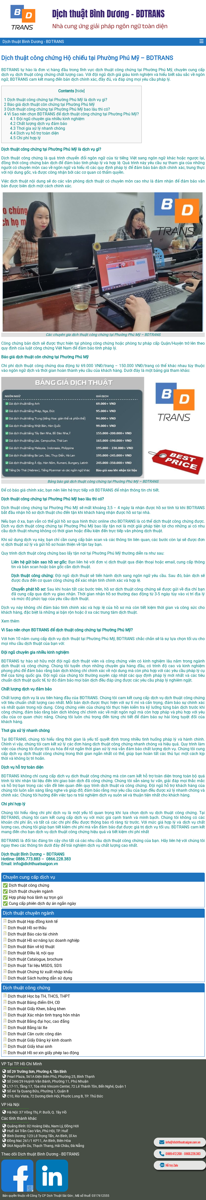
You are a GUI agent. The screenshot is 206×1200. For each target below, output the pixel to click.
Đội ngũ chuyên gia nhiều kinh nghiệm (47, 118)
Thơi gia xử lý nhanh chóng (37, 128)
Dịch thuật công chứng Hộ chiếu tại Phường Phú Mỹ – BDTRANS (87, 57)
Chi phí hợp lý (25, 138)
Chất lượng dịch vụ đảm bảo (38, 123)
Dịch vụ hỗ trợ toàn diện (34, 133)
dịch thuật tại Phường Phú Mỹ (88, 638)
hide (80, 90)
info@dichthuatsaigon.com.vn (183, 1142)
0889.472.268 (174, 1153)
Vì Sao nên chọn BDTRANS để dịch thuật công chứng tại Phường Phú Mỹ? (71, 114)
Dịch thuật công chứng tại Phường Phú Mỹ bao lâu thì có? (57, 109)
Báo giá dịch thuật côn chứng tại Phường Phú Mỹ (49, 104)
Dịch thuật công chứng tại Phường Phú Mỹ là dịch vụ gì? (56, 99)
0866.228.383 (192, 1153)
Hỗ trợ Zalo (172, 1165)
